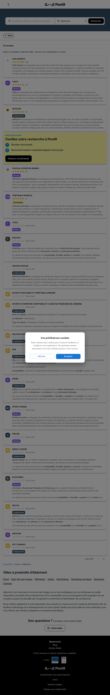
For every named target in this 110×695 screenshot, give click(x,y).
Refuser (41, 356)
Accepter (68, 356)
